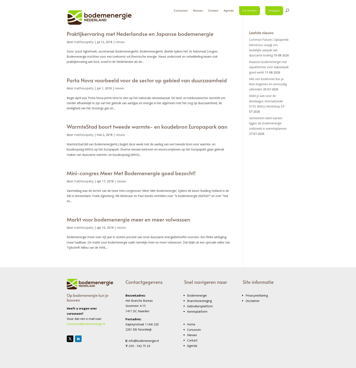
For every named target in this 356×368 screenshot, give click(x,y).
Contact (213, 10)
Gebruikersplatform (200, 306)
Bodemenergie (197, 295)
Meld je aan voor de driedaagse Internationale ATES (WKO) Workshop (266, 101)
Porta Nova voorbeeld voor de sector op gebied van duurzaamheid (147, 80)
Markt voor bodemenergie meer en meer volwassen (128, 219)
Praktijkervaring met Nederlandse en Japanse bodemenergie (140, 33)
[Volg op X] (70, 338)
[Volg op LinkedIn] (78, 338)
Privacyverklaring (257, 295)
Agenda (229, 10)
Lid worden (249, 10)
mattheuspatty (84, 42)
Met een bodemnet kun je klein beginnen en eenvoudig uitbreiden (268, 84)
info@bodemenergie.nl (144, 341)
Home (191, 324)
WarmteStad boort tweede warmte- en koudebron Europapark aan (147, 126)
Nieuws (198, 10)
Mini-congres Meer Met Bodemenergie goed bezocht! (131, 173)
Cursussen (181, 10)
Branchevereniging (199, 301)
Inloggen (274, 10)
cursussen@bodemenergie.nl (86, 324)
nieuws (120, 42)
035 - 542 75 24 (139, 346)
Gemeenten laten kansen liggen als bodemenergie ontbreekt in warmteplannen (268, 123)
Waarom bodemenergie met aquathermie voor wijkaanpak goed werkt (269, 67)
